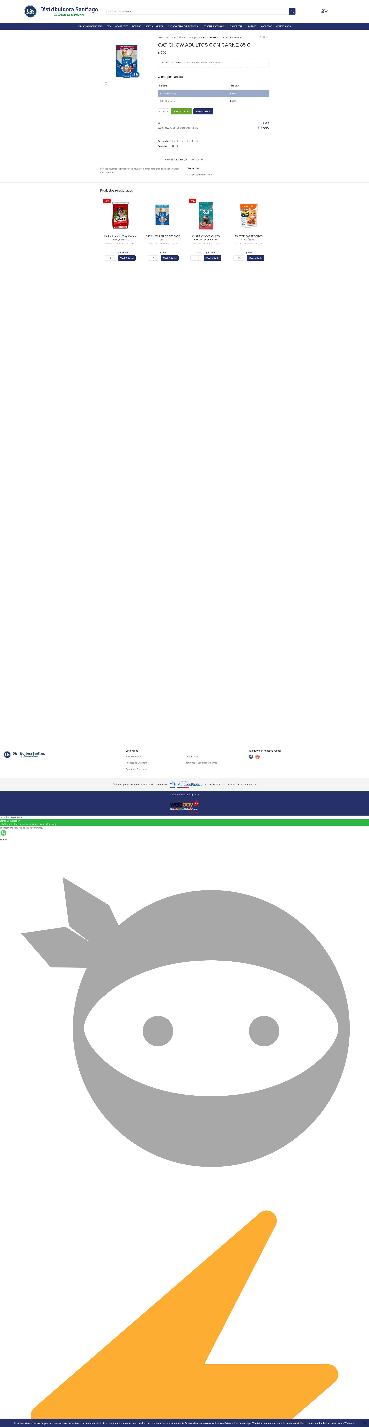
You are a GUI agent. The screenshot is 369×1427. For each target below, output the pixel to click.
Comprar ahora (203, 111)
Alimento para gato (188, 37)
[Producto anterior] (260, 37)
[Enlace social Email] (173, 146)
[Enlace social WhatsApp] (177, 146)
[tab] (176, 158)
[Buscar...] (292, 11)
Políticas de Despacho (136, 762)
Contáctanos (192, 756)
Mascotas (171, 37)
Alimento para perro (125, 243)
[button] (127, 258)
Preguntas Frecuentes (136, 769)
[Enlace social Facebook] (169, 146)
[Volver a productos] (263, 37)
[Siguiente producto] (267, 37)
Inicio (160, 37)
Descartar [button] (364, 1423)
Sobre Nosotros (133, 756)
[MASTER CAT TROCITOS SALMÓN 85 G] (249, 216)
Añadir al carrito (181, 111)
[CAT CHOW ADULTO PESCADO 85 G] (163, 216)
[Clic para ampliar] (106, 83)
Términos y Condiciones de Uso (201, 762)
